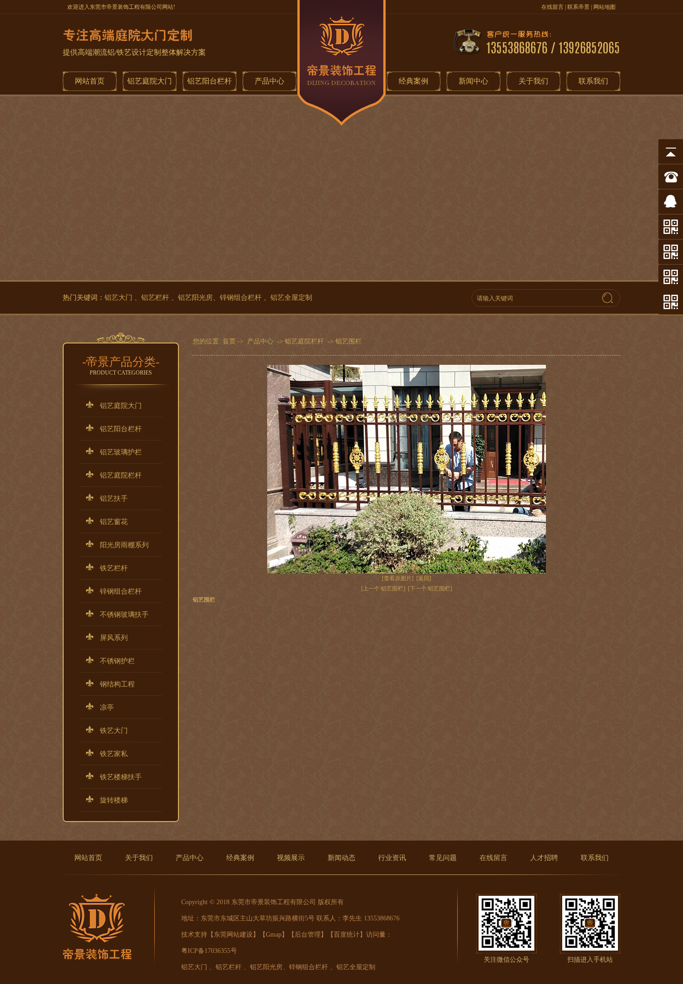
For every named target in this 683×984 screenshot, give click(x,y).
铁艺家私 (114, 753)
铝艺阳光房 (195, 297)
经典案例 (413, 81)
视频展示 (291, 857)
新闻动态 (341, 857)
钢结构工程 (117, 684)
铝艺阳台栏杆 (209, 81)
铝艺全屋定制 (291, 297)
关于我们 (533, 81)
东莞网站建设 (233, 934)
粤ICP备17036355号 (209, 950)
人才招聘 (544, 857)
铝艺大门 (119, 297)
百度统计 (347, 934)
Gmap (274, 934)
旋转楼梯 (114, 800)
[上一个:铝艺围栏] (383, 588)
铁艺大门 (114, 730)
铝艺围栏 (348, 341)
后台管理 (308, 934)
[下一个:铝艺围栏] (430, 588)
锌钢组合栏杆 (241, 297)
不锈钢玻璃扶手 (124, 614)
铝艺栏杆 (156, 297)
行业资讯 (392, 857)
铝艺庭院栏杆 (121, 475)
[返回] (423, 578)
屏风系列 (114, 637)
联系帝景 (578, 7)
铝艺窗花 (114, 521)
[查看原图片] (398, 578)
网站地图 (604, 7)
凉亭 (107, 707)
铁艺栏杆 (114, 568)
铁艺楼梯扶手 (121, 777)
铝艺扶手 (114, 498)
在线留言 (552, 7)
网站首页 (90, 81)
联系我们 (593, 81)
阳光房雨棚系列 (124, 545)
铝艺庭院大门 (149, 81)
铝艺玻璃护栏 (121, 452)
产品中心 (269, 81)
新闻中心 (473, 81)
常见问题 (443, 857)
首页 (229, 341)
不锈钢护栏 (117, 661)
